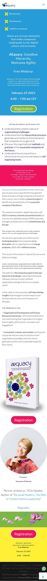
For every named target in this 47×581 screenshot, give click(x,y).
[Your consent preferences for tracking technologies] (43, 577)
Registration (23, 109)
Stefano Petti (28, 189)
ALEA (24, 574)
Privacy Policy (24, 577)
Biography (24, 507)
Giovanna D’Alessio (10, 189)
